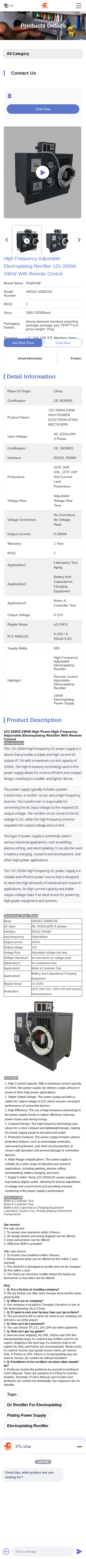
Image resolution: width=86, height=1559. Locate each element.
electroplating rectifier (27, 1426)
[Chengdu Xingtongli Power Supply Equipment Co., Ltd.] (45, 5)
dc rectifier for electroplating (34, 1405)
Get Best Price (23, 342)
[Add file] (6, 1551)
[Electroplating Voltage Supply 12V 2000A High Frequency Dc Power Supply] (42, 172)
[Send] (79, 1551)
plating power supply (26, 1415)
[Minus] (79, 1446)
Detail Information (30, 358)
